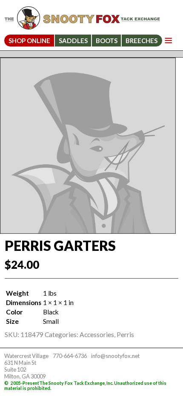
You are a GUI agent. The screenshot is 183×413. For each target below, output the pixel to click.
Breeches (141, 40)
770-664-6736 (70, 355)
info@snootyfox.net (115, 355)
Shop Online (29, 40)
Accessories (97, 334)
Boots (106, 40)
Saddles (73, 40)
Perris (125, 334)
